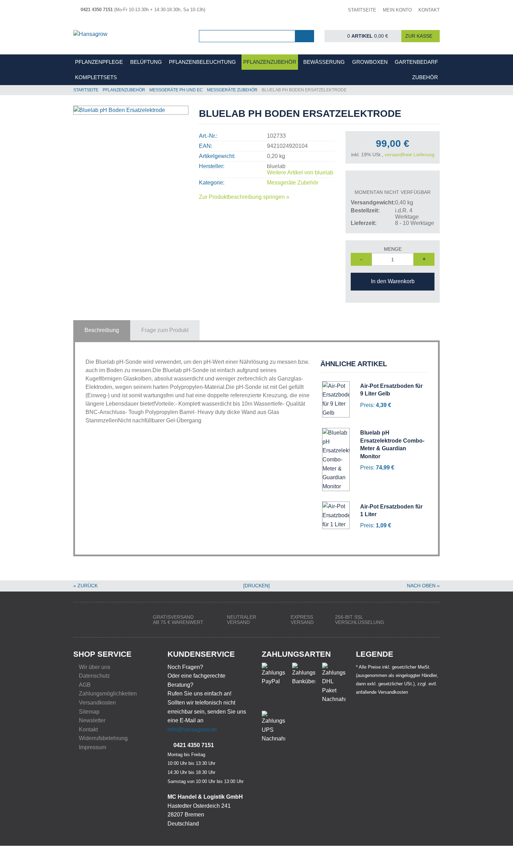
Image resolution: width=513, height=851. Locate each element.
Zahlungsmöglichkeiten (108, 693)
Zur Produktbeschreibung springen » (244, 197)
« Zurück (85, 585)
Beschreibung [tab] (101, 330)
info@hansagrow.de (192, 729)
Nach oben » (423, 585)
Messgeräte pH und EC (176, 90)
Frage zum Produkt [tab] (164, 330)
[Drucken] (256, 585)
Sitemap (89, 712)
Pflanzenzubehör (124, 90)
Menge (393, 249)
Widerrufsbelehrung (103, 738)
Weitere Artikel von (300, 172)
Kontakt (88, 729)
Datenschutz (94, 676)
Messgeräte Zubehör (232, 90)
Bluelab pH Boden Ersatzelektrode (304, 90)
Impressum (92, 747)
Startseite (85, 90)
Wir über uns (94, 667)
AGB (85, 685)
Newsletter (92, 720)
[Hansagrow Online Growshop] (130, 36)
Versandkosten (97, 703)
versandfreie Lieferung (409, 154)
